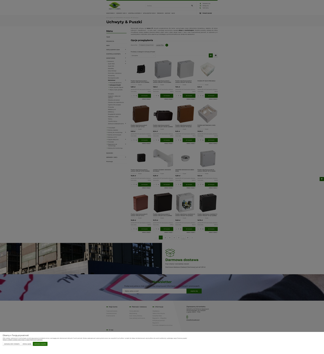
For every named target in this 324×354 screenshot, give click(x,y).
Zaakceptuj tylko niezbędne (12, 344)
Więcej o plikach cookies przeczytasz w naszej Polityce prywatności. (23, 339)
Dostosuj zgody (27, 344)
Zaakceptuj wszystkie (40, 344)
